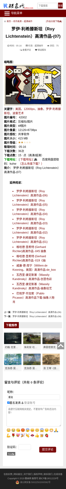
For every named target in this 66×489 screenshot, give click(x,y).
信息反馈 (8, 474)
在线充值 (58, 474)
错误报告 (41, 50)
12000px (29, 108)
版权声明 (38, 474)
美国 (18, 108)
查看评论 (26, 50)
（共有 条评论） (33, 382)
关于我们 (28, 474)
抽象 (40, 108)
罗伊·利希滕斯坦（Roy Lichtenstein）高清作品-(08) (36, 316)
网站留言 (18, 474)
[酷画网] (16, 6)
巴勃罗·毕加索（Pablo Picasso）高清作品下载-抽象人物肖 (33, 297)
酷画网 (28, 478)
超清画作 (28, 21)
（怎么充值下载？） (31, 163)
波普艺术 (18, 113)
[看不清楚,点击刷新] (11, 454)
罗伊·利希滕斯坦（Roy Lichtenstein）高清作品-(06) (36, 312)
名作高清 (17, 21)
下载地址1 (26, 159)
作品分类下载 (53, 21)
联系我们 (48, 474)
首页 (9, 21)
